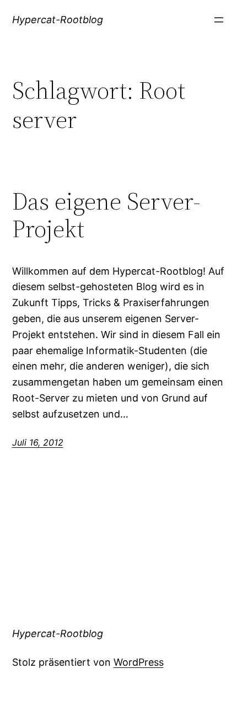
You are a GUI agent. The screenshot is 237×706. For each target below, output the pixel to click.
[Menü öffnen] (218, 19)
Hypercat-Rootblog (57, 19)
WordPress (139, 662)
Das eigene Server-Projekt (106, 215)
